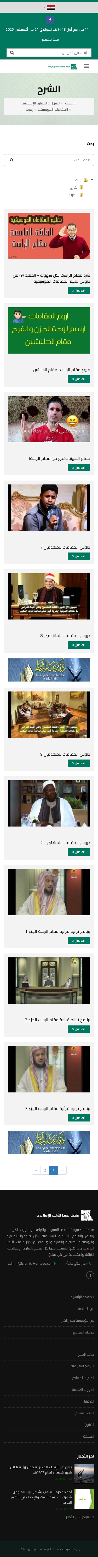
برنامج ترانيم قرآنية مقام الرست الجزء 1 (57, 931)
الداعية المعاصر (83, 1377)
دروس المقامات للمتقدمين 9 (65, 754)
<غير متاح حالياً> (76, 1263)
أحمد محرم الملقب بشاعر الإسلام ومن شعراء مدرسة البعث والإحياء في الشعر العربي (41, 1497)
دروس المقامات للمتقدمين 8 (65, 635)
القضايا (89, 1401)
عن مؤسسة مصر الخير (77, 1320)
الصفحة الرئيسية (82, 1296)
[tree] (49, 187)
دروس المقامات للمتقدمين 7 (65, 547)
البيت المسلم (84, 1413)
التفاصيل (79, 290)
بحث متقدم (50, 39)
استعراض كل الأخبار (80, 1517)
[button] (49, 7)
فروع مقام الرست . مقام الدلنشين (61, 369)
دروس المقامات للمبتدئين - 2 (65, 842)
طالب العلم (86, 1354)
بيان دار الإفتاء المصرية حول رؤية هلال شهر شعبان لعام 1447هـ (41, 1469)
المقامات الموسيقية (52, 109)
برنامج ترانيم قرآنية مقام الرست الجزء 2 (57, 1020)
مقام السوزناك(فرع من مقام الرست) (59, 458)
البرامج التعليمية (82, 1366)
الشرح (74, 187)
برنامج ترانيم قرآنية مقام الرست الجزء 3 (57, 1108)
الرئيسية (70, 103)
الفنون (89, 1424)
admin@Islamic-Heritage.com (31, 1263)
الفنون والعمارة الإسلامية (41, 103)
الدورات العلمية (83, 1389)
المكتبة (88, 1436)
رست (29, 109)
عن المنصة (86, 1308)
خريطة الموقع (83, 1332)
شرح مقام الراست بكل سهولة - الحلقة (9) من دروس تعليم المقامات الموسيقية (51, 278)
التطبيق (72, 194)
